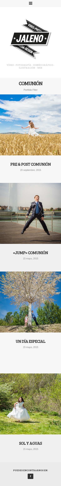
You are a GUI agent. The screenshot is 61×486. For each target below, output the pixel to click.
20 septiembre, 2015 (30, 170)
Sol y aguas (30, 443)
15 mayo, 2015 (30, 258)
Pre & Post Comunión (30, 164)
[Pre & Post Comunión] (30, 124)
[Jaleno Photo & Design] (30, 39)
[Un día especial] (30, 302)
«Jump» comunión (30, 252)
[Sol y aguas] (30, 403)
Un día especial (30, 341)
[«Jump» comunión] (30, 213)
